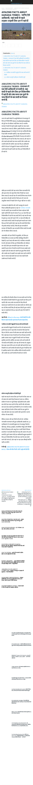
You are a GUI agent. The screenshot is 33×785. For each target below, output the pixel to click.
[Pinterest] (16, 45)
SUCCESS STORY (9, 8)
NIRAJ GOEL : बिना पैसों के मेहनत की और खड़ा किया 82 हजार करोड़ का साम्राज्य (21, 712)
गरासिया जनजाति (25, 208)
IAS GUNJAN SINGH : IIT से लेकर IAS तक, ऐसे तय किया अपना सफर (13, 528)
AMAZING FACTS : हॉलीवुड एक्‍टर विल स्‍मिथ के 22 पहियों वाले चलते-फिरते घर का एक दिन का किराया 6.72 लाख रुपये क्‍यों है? (24, 503)
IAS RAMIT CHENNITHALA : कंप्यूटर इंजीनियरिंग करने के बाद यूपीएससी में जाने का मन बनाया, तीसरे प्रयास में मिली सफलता (12, 579)
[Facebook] (9, 45)
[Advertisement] (16, 610)
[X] (12, 45)
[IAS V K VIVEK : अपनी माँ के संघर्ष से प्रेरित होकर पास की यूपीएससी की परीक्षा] (28, 555)
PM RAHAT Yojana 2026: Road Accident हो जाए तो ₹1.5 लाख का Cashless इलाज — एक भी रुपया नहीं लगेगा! (21, 657)
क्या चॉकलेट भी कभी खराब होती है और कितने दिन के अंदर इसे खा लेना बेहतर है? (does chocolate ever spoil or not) (13, 537)
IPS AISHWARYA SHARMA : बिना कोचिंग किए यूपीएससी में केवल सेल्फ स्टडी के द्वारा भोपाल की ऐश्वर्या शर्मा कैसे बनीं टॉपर (21, 702)
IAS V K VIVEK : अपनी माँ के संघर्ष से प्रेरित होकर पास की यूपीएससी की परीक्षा (12, 553)
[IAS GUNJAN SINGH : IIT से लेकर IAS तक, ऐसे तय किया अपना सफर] (28, 530)
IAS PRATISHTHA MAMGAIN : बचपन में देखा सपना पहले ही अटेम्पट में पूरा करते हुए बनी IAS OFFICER (13, 521)
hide (12, 53)
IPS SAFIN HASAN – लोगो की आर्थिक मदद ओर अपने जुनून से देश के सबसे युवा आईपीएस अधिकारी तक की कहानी (21, 644)
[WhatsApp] (20, 45)
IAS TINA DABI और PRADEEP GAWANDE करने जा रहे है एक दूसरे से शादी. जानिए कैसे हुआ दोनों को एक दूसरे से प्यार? (21, 634)
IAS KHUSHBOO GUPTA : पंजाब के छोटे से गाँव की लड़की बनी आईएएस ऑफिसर (13, 586)
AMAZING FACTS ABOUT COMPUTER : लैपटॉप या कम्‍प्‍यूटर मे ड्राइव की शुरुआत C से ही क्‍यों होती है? (13, 571)
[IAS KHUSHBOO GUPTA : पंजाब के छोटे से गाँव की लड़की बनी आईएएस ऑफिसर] (28, 588)
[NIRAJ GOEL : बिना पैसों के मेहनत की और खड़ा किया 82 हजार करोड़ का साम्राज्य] (6, 715)
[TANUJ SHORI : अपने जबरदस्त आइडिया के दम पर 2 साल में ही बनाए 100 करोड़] (6, 670)
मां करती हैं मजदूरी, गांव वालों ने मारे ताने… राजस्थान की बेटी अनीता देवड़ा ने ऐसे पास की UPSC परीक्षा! (21, 678)
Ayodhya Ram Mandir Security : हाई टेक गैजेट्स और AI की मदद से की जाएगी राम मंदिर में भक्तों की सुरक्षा (21, 689)
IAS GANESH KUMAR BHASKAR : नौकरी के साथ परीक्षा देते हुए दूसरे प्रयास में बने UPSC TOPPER (12, 512)
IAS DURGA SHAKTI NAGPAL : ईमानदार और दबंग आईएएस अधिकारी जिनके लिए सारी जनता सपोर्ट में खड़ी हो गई (13, 546)
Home (3, 8)
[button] (2, 2)
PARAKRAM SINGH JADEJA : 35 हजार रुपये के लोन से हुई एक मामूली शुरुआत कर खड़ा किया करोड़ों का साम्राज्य (8, 498)
